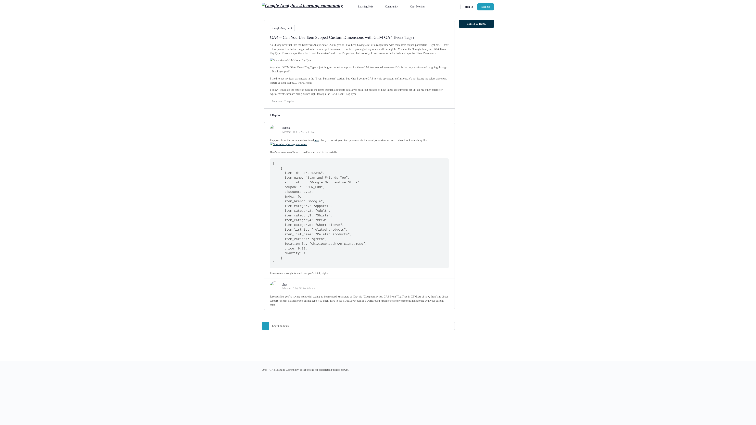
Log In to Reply (476, 23)
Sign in (469, 6)
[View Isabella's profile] (274, 129)
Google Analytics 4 (282, 28)
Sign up (485, 6)
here (316, 140)
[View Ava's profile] (274, 286)
